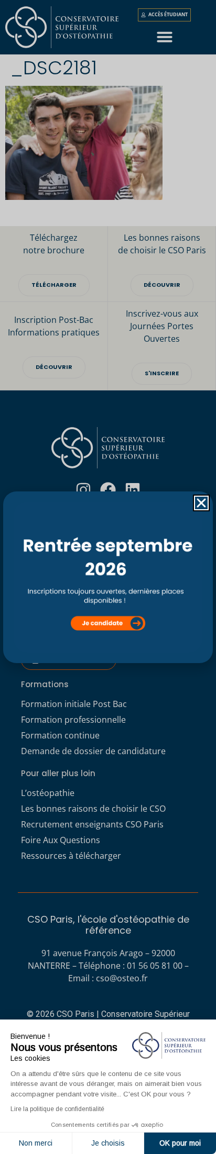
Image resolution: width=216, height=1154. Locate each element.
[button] (201, 503)
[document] (108, 577)
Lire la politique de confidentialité (57, 1109)
